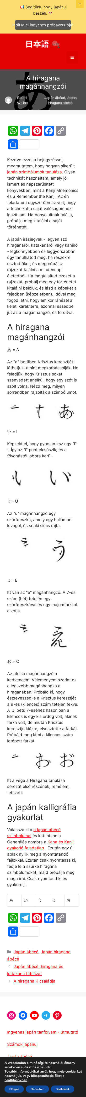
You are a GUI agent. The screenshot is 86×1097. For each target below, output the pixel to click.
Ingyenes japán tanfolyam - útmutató (42, 1032)
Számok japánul (22, 1044)
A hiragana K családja (34, 981)
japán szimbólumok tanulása (34, 172)
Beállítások (63, 1089)
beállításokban (16, 1080)
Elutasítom (37, 1089)
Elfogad (14, 1089)
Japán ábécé (54, 98)
